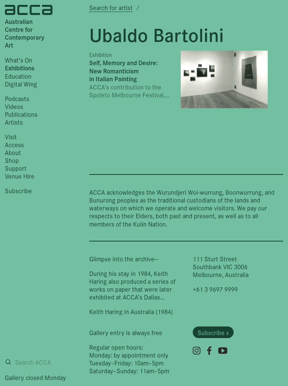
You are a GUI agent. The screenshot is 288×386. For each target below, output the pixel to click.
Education (18, 76)
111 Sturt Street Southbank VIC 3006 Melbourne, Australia (221, 266)
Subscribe (18, 190)
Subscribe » (213, 332)
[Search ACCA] (8, 362)
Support (16, 168)
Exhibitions (19, 67)
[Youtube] (222, 350)
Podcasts (17, 98)
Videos (14, 106)
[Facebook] (209, 350)
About (13, 152)
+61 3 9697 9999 (215, 289)
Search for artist (111, 7)
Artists (14, 122)
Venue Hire (19, 175)
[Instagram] (197, 351)
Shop (12, 160)
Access (14, 144)
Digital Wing (21, 83)
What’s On (18, 59)
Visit (11, 136)
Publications (21, 114)
